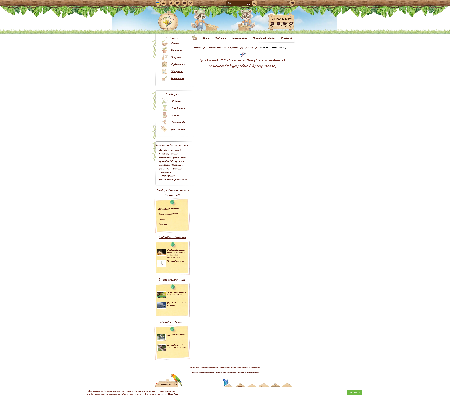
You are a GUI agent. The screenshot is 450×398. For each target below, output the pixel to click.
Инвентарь (177, 78)
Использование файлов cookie (248, 372)
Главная (197, 47)
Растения (176, 50)
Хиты (175, 115)
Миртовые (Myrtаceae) (171, 165)
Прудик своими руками (176, 334)
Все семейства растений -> (173, 179)
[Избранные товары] (177, 3)
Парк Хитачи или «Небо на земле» (177, 304)
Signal (291, 26)
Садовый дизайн (172, 322)
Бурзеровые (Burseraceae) (172, 157)
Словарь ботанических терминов (172, 192)
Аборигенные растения (168, 208)
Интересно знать (172, 279)
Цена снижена (178, 129)
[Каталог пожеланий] (190, 3)
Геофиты (162, 224)
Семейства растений (216, 47)
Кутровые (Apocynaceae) (172, 161)
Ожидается (178, 108)
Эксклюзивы (178, 122)
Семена (175, 43)
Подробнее (173, 394)
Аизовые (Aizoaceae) (170, 150)
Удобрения (177, 71)
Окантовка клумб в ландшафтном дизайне (176, 346)
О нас (206, 38)
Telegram (272, 26)
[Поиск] (254, 3)
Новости (220, 38)
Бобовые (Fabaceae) (169, 154)
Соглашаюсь (355, 392)
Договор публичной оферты (226, 372)
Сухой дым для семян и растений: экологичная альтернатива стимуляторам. (176, 253)
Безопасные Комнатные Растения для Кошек (176, 293)
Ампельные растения (168, 213)
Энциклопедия (239, 38)
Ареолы (161, 219)
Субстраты (178, 64)
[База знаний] (185, 3)
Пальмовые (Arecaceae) (171, 168)
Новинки (176, 101)
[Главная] (194, 37)
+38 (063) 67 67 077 (281, 18)
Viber (278, 26)
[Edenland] (168, 21)
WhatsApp (285, 26)
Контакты (287, 38)
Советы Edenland (172, 237)
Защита (176, 57)
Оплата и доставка (264, 38)
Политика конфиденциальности (202, 372)
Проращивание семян (175, 261)
